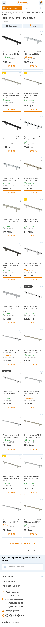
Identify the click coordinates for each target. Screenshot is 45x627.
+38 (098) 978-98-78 (14, 603)
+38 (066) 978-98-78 (14, 607)
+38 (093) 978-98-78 (14, 599)
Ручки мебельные (16, 13)
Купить (11, 66)
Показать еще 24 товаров (22, 543)
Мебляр (4, 13)
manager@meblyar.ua (13, 611)
